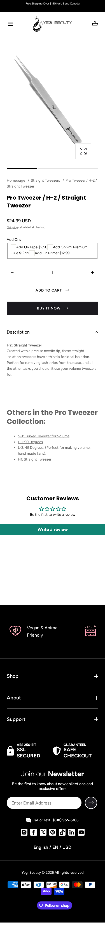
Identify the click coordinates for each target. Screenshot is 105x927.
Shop (12, 676)
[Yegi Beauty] (53, 24)
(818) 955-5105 (66, 820)
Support (16, 719)
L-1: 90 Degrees (30, 442)
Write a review (53, 529)
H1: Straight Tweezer (34, 459)
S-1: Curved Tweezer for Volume (43, 436)
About (14, 698)
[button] (10, 23)
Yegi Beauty (31, 872)
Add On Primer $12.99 (52, 253)
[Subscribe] (91, 803)
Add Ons (14, 239)
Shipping (12, 227)
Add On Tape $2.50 (31, 247)
